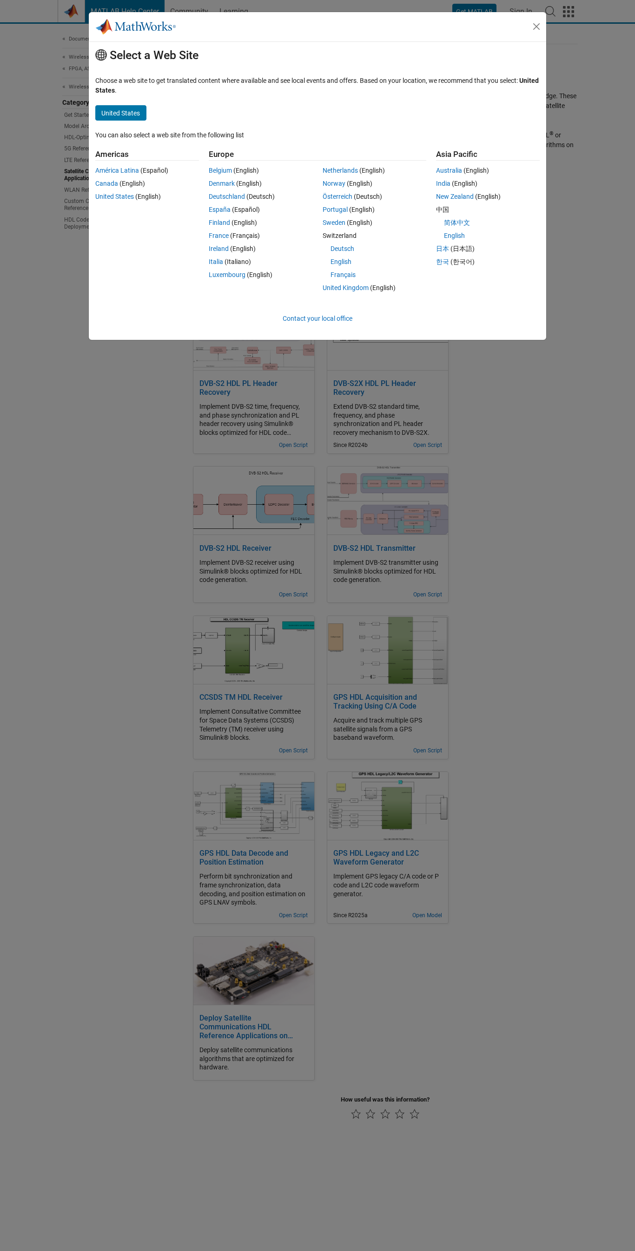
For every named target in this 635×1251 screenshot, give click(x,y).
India (443, 183)
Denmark (222, 183)
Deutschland (227, 196)
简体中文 (457, 222)
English (341, 261)
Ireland (219, 248)
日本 (442, 248)
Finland (219, 222)
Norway (334, 183)
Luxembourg (227, 274)
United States (114, 196)
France (219, 235)
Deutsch (342, 248)
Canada (106, 183)
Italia (216, 261)
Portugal (335, 209)
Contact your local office (317, 318)
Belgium (220, 170)
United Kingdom (346, 287)
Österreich (337, 196)
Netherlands (340, 170)
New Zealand (455, 196)
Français (343, 274)
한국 (442, 261)
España (220, 209)
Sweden (334, 222)
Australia (449, 170)
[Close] (536, 26)
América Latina (117, 170)
